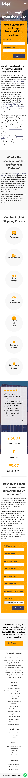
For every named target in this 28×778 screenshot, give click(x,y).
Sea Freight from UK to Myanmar (14, 672)
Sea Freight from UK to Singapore (14, 665)
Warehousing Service (14, 724)
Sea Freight (14, 714)
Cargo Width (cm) (10, 569)
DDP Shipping (14, 698)
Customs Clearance (14, 693)
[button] (2, 405)
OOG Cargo (14, 706)
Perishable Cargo (14, 709)
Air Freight (14, 685)
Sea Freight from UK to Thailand (14, 667)
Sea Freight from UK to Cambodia (14, 675)
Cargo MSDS (8, 599)
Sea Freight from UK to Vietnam (14, 677)
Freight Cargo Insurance (14, 701)
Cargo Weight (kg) (10, 584)
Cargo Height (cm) (10, 576)
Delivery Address (9, 47)
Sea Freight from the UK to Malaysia (14, 660)
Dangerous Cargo (14, 696)
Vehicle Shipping (14, 719)
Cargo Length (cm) (10, 561)
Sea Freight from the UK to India (14, 658)
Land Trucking (14, 704)
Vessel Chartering (14, 722)
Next (17, 56)
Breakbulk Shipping (14, 688)
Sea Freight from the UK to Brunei (14, 663)
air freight (19, 185)
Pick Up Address (8, 40)
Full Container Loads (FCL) (11, 103)
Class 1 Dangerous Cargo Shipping (14, 691)
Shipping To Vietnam (14, 716)
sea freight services (19, 81)
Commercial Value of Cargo (13, 591)
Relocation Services (14, 711)
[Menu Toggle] (25, 3)
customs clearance (15, 129)
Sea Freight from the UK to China (14, 670)
